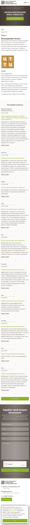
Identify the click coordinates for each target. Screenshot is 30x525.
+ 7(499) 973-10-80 (8, 496)
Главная (2, 7)
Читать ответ (5, 145)
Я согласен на (15, 473)
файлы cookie (13, 510)
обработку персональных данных (18, 473)
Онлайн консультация (9, 7)
